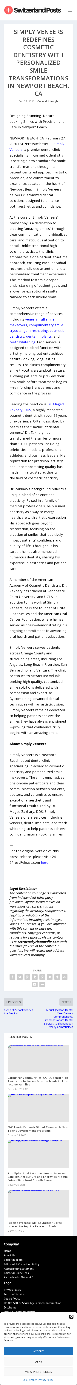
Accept (38, 1351)
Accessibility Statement (19, 1268)
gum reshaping (35, 330)
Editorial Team (13, 1260)
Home (7, 1251)
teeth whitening (22, 342)
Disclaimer (11, 1307)
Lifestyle (53, 101)
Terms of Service (14, 1294)
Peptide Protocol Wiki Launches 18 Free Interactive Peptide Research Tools (35, 1224)
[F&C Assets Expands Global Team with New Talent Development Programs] (39, 1108)
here (44, 862)
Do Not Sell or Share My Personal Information (32, 1303)
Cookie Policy (29, 1379)
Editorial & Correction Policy (21, 1264)
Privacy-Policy (45, 1379)
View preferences (38, 1371)
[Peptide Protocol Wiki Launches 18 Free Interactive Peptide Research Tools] (39, 1203)
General (42, 101)
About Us (9, 1255)
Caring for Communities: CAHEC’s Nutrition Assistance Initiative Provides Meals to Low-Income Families (38, 1081)
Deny (38, 1361)
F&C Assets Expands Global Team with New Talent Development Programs (38, 1128)
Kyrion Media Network (17, 1277)
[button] (71, 1317)
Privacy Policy (12, 1290)
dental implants (39, 336)
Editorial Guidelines (16, 1273)
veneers (31, 319)
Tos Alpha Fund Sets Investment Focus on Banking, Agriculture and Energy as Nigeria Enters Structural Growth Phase (38, 1177)
